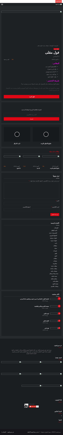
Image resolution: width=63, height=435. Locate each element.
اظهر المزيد (32, 96)
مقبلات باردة (45, 45)
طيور (56, 253)
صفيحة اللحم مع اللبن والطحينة (41, 306)
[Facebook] (20, 432)
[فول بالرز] (54, 330)
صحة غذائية (54, 276)
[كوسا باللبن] (54, 316)
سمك (55, 248)
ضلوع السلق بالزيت (54, 168)
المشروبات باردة (53, 233)
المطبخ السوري (53, 235)
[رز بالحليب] (31, 390)
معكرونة (55, 263)
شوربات (55, 250)
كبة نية (38, 168)
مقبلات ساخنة (53, 268)
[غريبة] (52, 390)
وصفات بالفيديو (54, 286)
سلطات (55, 245)
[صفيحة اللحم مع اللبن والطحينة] (54, 308)
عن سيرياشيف (10, 432)
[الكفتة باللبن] (54, 323)
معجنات (55, 261)
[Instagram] (16, 432)
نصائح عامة (55, 281)
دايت (56, 243)
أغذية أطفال (54, 230)
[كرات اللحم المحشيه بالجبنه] (52, 366)
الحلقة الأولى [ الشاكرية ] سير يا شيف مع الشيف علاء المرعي (34, 299)
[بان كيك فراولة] (11, 378)
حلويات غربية (54, 240)
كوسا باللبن (46, 313)
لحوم (56, 256)
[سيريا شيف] (58, 4)
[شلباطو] (31, 366)
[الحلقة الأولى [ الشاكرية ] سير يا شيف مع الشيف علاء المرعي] (54, 301)
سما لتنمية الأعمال (31, 432)
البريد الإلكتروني (55, 207)
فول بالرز (47, 328)
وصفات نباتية (54, 271)
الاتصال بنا (4, 432)
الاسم (57, 200)
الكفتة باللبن (46, 321)
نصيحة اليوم (55, 283)
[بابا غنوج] (12, 160)
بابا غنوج (19, 168)
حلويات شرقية (53, 238)
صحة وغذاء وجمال (53, 273)
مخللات (55, 258)
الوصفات (51, 45)
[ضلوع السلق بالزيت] (50, 160)
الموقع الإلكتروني (26, 207)
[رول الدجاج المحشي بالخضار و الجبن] (31, 378)
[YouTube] (18, 432)
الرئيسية (56, 45)
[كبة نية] (31, 160)
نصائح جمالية (54, 278)
